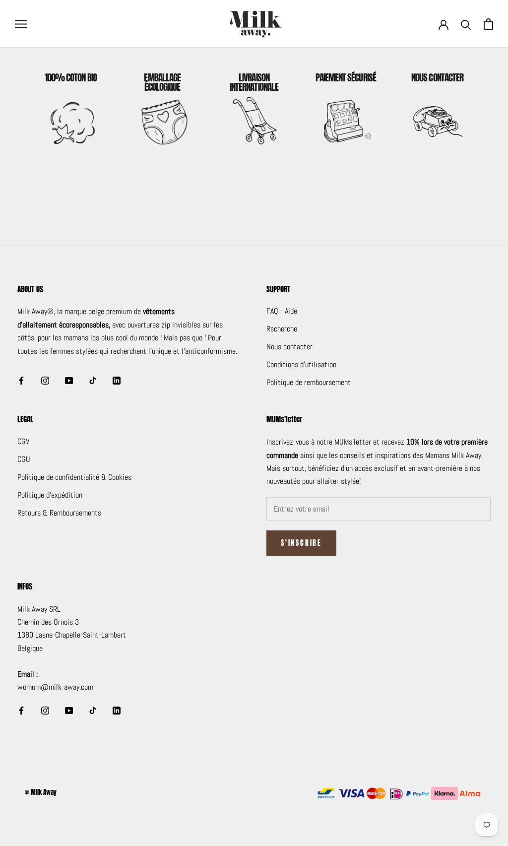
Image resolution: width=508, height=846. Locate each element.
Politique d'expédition (49, 495)
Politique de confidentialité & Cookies (74, 477)
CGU (23, 459)
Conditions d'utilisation (301, 364)
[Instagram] (45, 380)
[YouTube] (69, 380)
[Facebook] (21, 380)
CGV (23, 441)
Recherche (281, 329)
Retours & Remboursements (59, 513)
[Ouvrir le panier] (488, 24)
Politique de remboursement (308, 382)
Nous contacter (289, 346)
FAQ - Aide (281, 311)
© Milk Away (41, 792)
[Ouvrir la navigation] (21, 23)
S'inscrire (301, 543)
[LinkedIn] (117, 380)
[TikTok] (93, 380)
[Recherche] (466, 24)
